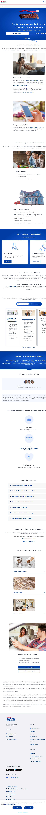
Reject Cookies (17, 807)
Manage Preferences (23, 812)
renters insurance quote (35, 127)
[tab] (23, 304)
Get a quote (8, 261)
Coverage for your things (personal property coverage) (11, 320)
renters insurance (13, 286)
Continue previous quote (29, 671)
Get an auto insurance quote (29, 538)
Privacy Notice (13, 804)
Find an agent (36, 261)
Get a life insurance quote (29, 541)
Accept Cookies (28, 807)
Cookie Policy (7, 804)
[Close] (44, 802)
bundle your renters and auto (31, 80)
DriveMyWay (24, 88)
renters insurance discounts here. (26, 92)
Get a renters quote (17, 33)
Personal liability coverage (28, 319)
